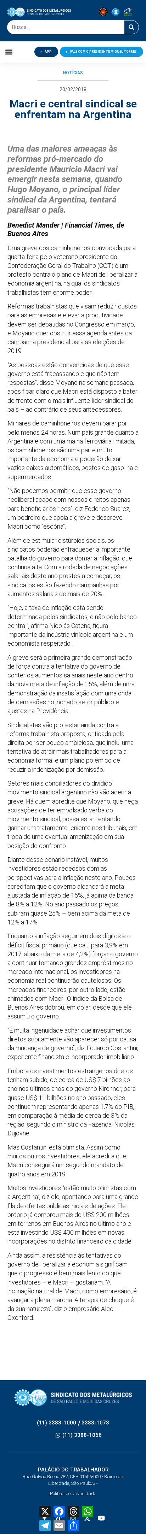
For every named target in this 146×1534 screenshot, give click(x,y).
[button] (9, 52)
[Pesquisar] (131, 27)
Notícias (73, 72)
